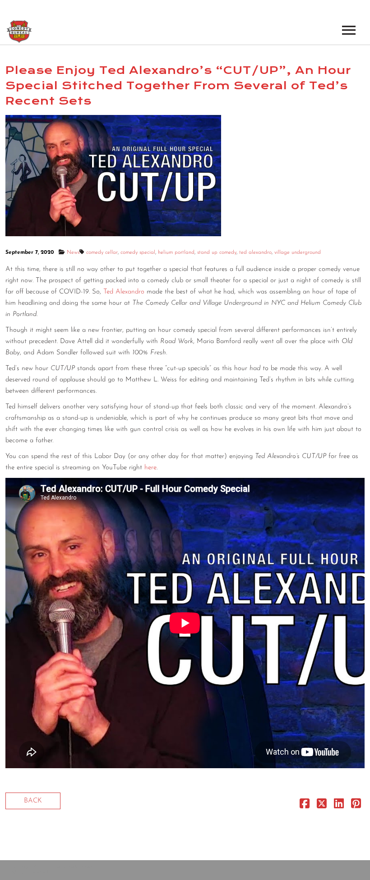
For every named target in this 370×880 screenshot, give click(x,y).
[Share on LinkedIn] (338, 805)
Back (33, 801)
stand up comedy (216, 252)
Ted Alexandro (123, 292)
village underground (297, 252)
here (150, 467)
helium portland (176, 252)
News (73, 252)
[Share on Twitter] (321, 805)
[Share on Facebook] (304, 805)
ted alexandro (255, 252)
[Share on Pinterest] (356, 805)
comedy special (137, 252)
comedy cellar (102, 252)
